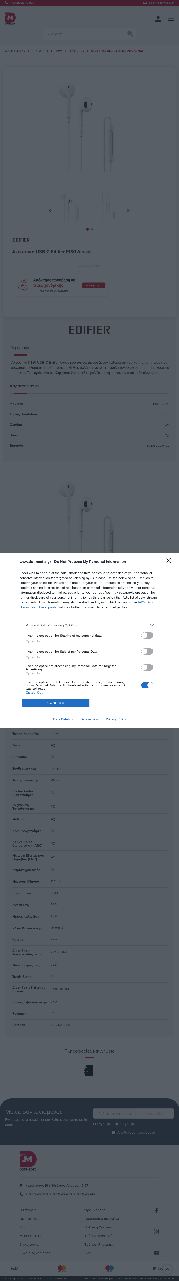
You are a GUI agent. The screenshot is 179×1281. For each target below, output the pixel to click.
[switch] (147, 635)
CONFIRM (56, 703)
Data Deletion (63, 719)
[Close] (169, 562)
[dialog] (89, 640)
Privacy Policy (116, 719)
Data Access (89, 719)
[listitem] (89, 625)
